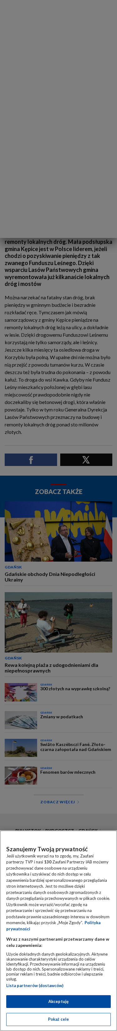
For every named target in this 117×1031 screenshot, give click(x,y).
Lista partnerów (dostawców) (34, 985)
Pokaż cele (58, 1019)
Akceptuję (58, 1001)
